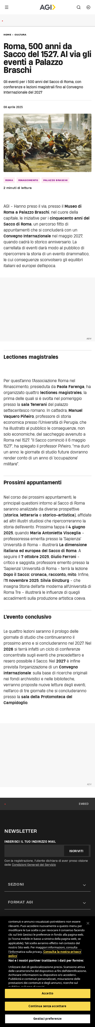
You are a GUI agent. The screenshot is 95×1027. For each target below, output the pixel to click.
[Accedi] (88, 7)
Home (7, 34)
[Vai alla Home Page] (47, 7)
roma (9, 180)
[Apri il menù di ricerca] (78, 7)
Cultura (21, 34)
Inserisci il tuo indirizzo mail (30, 841)
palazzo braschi (55, 180)
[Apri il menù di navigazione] (6, 7)
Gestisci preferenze (47, 1019)
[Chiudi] (88, 923)
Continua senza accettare (47, 1006)
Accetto (47, 993)
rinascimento (28, 180)
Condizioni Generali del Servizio (34, 864)
